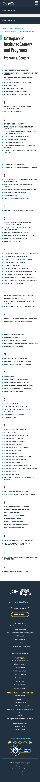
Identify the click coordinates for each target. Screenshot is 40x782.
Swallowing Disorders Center (16, 525)
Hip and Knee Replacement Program (18, 275)
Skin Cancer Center (12, 513)
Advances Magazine (20, 643)
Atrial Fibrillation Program (15, 92)
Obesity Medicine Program (14, 414)
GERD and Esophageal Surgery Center (19, 235)
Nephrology (9, 376)
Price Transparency (20, 685)
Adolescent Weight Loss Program (18, 83)
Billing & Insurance (20, 664)
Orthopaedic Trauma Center (15, 407)
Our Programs (10, 417)
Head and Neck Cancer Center (16, 257)
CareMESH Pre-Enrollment (20, 706)
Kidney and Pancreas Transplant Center (20, 319)
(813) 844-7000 (21, 602)
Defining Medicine (20, 702)
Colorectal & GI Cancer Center (16, 137)
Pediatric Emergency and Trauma (17, 457)
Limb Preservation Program (15, 340)
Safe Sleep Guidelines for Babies (16, 507)
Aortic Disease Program (13, 89)
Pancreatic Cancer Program (15, 430)
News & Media (20, 726)
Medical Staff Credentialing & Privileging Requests (20, 711)
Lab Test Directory (20, 674)
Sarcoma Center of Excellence (16, 510)
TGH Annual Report (20, 639)
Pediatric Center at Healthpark (16, 448)
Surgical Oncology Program (16, 522)
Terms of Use (20, 775)
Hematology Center (12, 266)
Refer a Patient (20, 695)
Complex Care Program (13, 142)
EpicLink (20, 699)
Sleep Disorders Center (13, 519)
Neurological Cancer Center (16, 379)
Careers (20, 715)
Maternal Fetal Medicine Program (17, 361)
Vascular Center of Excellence (16, 571)
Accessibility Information (20, 661)
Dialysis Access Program (14, 164)
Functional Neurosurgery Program (18, 210)
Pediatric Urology (11, 475)
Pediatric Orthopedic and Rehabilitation (20, 469)
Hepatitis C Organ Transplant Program (20, 272)
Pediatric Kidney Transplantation (17, 466)
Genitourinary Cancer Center (16, 232)
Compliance (20, 766)
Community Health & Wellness (20, 646)
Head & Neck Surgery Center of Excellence (21, 254)
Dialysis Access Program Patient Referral (21, 167)
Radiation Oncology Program (16, 492)
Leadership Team (20, 629)
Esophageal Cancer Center (15, 192)
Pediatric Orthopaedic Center (16, 436)
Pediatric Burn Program (14, 442)
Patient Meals (20, 681)
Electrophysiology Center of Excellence (20, 189)
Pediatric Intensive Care (13, 463)
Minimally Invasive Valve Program (17, 364)
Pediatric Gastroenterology (15, 460)
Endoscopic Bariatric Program (17, 198)
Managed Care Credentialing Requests (20, 719)
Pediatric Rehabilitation (13, 439)
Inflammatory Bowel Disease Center (18, 296)
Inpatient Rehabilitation (13, 299)
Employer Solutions (20, 650)
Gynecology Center (12, 241)
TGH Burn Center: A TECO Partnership (19, 540)
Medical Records (20, 678)
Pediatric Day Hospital (13, 451)
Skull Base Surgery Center (14, 516)
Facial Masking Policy (20, 671)
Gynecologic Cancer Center (15, 238)
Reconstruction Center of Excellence (19, 495)
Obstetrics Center (11, 404)
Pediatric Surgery (11, 472)
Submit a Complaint (20, 688)
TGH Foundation (20, 636)
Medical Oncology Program (15, 358)
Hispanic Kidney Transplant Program (19, 278)
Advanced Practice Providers (16, 70)
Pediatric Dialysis (11, 454)
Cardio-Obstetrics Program (15, 140)
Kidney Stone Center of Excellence (18, 322)
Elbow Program (10, 195)
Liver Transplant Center (14, 334)
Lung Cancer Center (12, 337)
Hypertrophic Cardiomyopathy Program (20, 280)
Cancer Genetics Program (14, 124)
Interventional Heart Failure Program (19, 307)
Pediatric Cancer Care (13, 445)
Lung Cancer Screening (13, 346)
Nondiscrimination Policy (20, 653)
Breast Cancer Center (13, 112)
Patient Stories (10, 433)
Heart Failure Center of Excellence (18, 260)
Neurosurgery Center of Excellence (18, 385)
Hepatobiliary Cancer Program (16, 269)
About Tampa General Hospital (20, 626)
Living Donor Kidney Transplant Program (21, 343)
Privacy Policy (20, 772)
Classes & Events (20, 667)
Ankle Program (10, 86)
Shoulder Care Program (14, 528)
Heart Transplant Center (14, 263)
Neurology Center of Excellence (17, 382)
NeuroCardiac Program (13, 391)
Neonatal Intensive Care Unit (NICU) (18, 388)
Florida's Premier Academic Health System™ (20, 632)
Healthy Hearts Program (14, 283)
